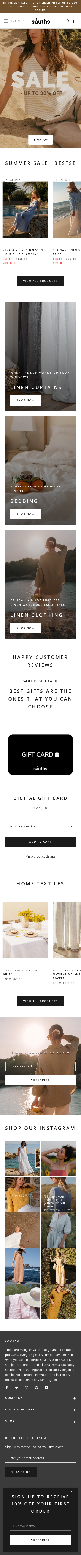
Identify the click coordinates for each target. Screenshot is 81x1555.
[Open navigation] (6, 21)
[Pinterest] (36, 1387)
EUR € (15, 21)
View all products (40, 281)
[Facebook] (6, 1387)
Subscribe (40, 1540)
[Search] (68, 21)
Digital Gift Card (40, 798)
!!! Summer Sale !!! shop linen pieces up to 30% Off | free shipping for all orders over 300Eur (40, 6)
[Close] (73, 1492)
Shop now (40, 139)
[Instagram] (26, 1387)
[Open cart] (75, 21)
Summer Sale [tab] (26, 163)
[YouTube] (46, 1387)
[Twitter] (16, 1387)
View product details (40, 856)
